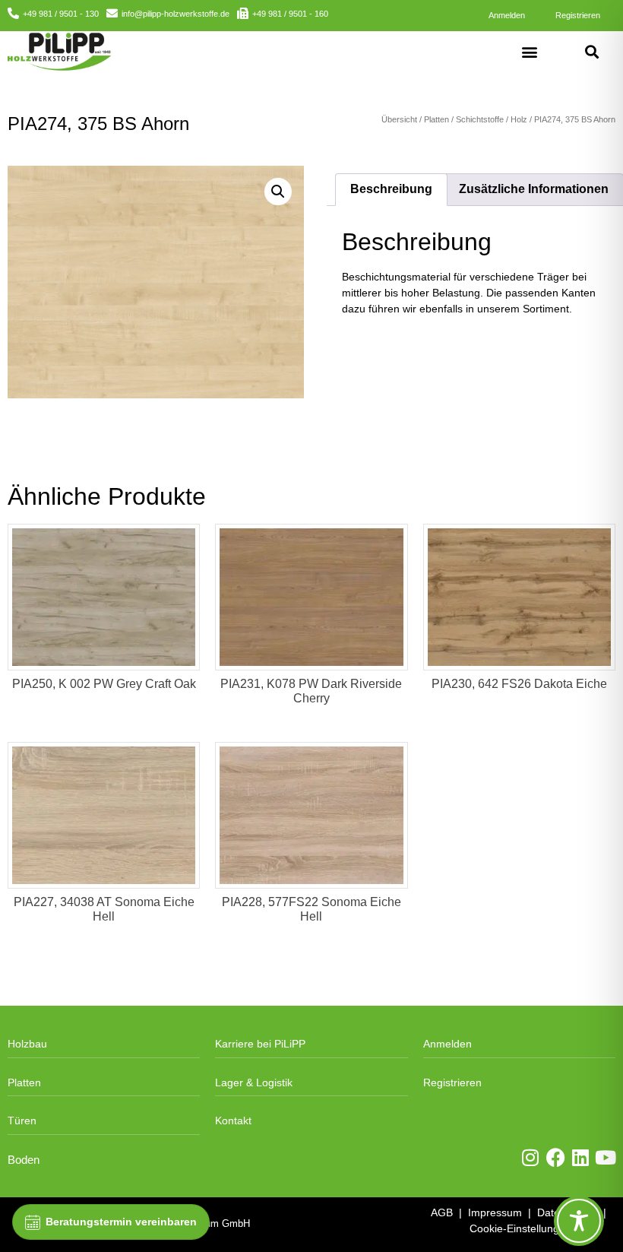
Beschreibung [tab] (391, 188)
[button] (529, 51)
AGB (442, 1212)
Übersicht (399, 119)
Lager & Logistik (254, 1082)
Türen (22, 1120)
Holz (519, 119)
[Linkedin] (580, 1157)
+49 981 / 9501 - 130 (61, 13)
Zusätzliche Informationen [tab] (534, 188)
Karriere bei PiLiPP (260, 1044)
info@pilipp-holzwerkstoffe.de (175, 13)
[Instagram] (530, 1157)
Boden (24, 1160)
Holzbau (27, 1044)
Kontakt (233, 1120)
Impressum (495, 1212)
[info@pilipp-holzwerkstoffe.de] (112, 13)
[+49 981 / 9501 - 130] (13, 13)
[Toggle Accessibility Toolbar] (578, 1220)
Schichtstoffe (480, 119)
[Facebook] (555, 1157)
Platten (436, 119)
